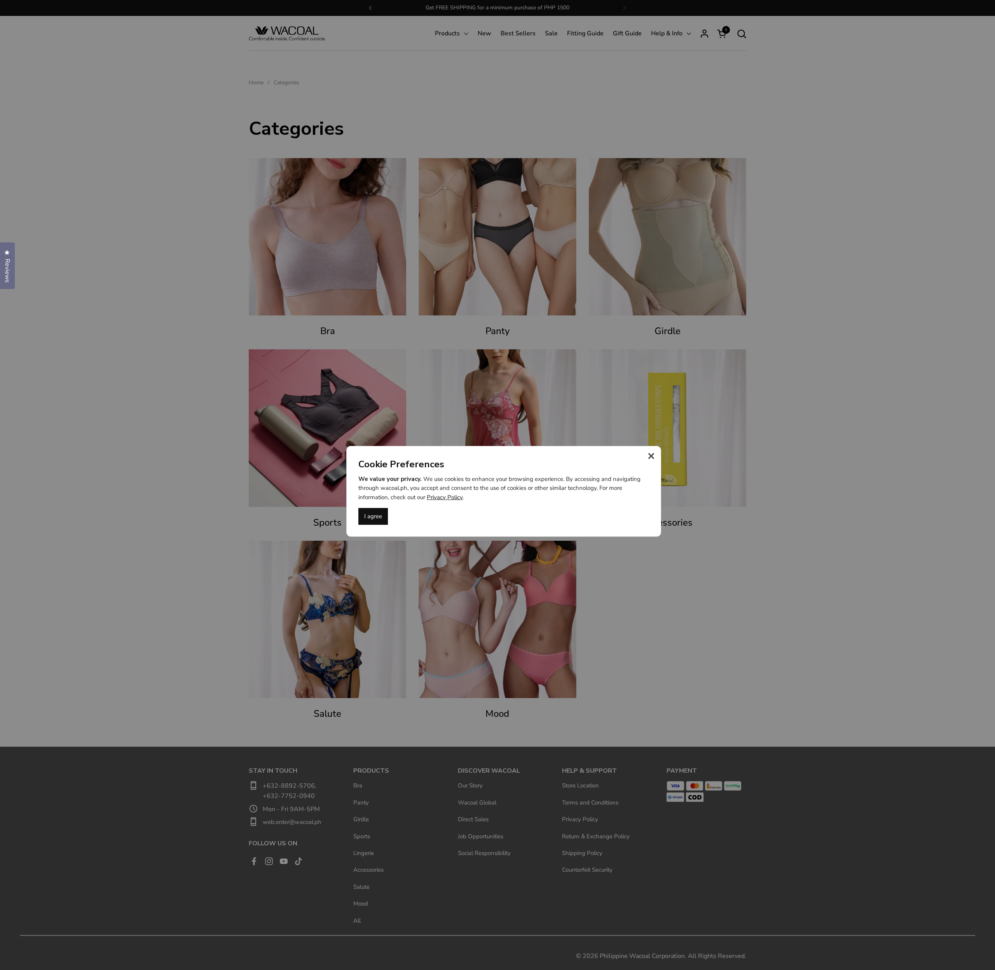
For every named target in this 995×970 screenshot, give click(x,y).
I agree (373, 516)
